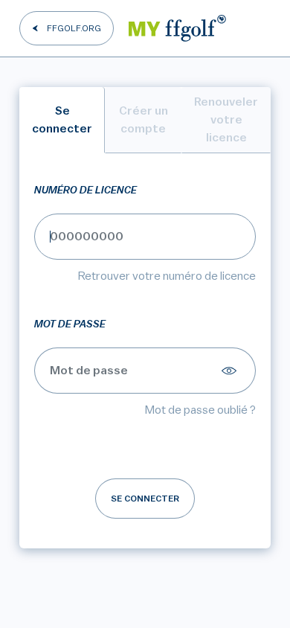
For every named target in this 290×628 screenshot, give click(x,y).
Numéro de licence (85, 190)
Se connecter (145, 498)
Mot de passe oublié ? (200, 410)
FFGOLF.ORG (74, 28)
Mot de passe (70, 324)
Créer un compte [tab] (143, 120)
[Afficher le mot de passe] (231, 370)
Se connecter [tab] (62, 120)
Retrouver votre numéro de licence (167, 276)
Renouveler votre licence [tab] (226, 120)
